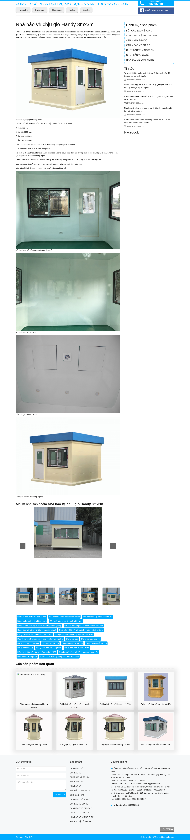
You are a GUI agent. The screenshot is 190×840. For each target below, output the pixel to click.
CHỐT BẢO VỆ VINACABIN (140, 50)
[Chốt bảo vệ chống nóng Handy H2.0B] (34, 687)
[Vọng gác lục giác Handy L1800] (75, 727)
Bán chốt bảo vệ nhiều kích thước (97, 617)
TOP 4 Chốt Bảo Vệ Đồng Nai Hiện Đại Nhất (59, 656)
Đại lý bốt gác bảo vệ (90, 639)
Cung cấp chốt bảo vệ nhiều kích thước (34, 634)
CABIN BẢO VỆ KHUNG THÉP (141, 35)
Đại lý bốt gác (72, 639)
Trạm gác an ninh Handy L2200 (115, 744)
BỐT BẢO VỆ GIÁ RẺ (79, 804)
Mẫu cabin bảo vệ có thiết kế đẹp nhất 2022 (36, 652)
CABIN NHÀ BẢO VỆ (136, 40)
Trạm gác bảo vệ (22, 497)
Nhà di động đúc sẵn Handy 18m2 (156, 744)
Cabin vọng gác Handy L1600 (34, 744)
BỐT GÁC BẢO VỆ (43, 124)
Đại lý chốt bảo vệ (25, 648)
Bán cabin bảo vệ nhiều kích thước (64, 617)
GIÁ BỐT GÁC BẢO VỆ (79, 813)
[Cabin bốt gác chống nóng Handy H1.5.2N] (75, 687)
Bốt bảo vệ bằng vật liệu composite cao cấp (83, 625)
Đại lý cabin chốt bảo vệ (96, 643)
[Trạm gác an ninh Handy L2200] (115, 727)
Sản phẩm (40, 10)
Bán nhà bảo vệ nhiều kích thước (32, 621)
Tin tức (72, 10)
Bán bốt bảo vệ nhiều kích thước (31, 617)
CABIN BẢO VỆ (76, 768)
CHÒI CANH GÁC (77, 795)
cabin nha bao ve (166, 837)
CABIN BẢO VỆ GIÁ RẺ (138, 45)
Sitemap (19, 837)
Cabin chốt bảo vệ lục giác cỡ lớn (156, 704)
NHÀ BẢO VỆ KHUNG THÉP (82, 817)
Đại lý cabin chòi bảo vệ (72, 643)
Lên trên (166, 829)
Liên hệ (86, 10)
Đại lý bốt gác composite (28, 643)
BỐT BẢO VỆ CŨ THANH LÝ (82, 822)
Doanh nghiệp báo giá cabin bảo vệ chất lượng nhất (40, 639)
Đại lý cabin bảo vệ (50, 643)
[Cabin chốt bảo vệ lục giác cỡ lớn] (156, 687)
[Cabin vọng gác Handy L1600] (34, 727)
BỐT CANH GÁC (77, 782)
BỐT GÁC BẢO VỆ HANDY (140, 31)
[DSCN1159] (68, 532)
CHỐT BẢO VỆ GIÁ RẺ (138, 55)
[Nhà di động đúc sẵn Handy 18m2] (156, 727)
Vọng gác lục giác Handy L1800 (74, 744)
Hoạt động (56, 10)
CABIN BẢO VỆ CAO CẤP (81, 808)
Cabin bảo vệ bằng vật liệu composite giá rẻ (36, 630)
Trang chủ (23, 10)
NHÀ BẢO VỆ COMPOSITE (140, 60)
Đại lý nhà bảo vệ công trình (76, 648)
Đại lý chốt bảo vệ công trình (48, 648)
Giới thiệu (29, 837)
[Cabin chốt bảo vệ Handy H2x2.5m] (115, 687)
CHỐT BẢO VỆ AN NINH (80, 777)
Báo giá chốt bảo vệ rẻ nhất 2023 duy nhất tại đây (39, 625)
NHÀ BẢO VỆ (75, 786)
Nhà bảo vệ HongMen (27, 656)
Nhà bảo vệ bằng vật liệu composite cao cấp (78, 652)
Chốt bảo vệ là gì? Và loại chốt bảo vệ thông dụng (81, 630)
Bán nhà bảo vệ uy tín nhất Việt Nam (66, 621)
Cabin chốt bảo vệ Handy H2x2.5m (115, 704)
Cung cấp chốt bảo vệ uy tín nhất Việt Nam (74, 634)
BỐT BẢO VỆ (75, 773)
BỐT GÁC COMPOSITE (80, 791)
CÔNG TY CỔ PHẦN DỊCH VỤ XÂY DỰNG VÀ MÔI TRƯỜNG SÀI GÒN (72, 4)
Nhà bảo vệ (20, 32)
